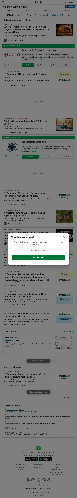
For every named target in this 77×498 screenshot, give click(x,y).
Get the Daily (38, 257)
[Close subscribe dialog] (64, 237)
